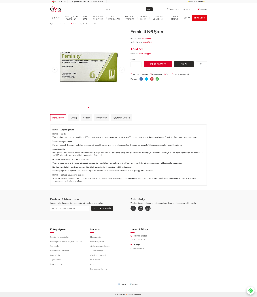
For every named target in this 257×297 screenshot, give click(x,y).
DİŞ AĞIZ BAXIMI (143, 18)
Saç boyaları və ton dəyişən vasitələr (66, 241)
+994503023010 (138, 239)
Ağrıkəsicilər (55, 260)
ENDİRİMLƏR (199, 18)
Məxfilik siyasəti (97, 241)
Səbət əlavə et (158, 64)
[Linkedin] (148, 208)
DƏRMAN (56, 18)
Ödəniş (74, 118)
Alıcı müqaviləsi (96, 250)
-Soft (128, 294)
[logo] (55, 9)
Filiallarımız (95, 260)
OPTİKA (187, 18)
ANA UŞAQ (85, 18)
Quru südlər (55, 255)
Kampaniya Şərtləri (98, 269)
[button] (88, 107)
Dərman (67, 24)
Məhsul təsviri (58, 118)
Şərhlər (86, 118)
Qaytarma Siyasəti (122, 118)
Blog (92, 264)
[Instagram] (140, 208)
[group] (88, 67)
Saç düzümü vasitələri (59, 250)
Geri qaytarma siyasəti (100, 246)
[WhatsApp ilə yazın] (251, 291)
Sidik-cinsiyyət (78, 24)
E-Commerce (136, 294)
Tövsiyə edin (157, 74)
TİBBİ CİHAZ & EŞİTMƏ (174, 18)
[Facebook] (133, 208)
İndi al (184, 64)
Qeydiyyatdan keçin (102, 208)
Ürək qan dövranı (57, 264)
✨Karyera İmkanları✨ (196, 2)
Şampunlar (55, 246)
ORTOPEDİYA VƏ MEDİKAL (158, 18)
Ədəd (133, 60)
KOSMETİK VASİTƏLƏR (129, 18)
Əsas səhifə (57, 24)
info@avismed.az (138, 248)
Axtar (149, 9)
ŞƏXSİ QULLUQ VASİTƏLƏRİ (71, 18)
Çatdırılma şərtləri (98, 255)
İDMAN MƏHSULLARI (114, 18)
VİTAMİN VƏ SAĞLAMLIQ (98, 18)
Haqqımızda (95, 237)
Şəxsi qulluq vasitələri (59, 237)
